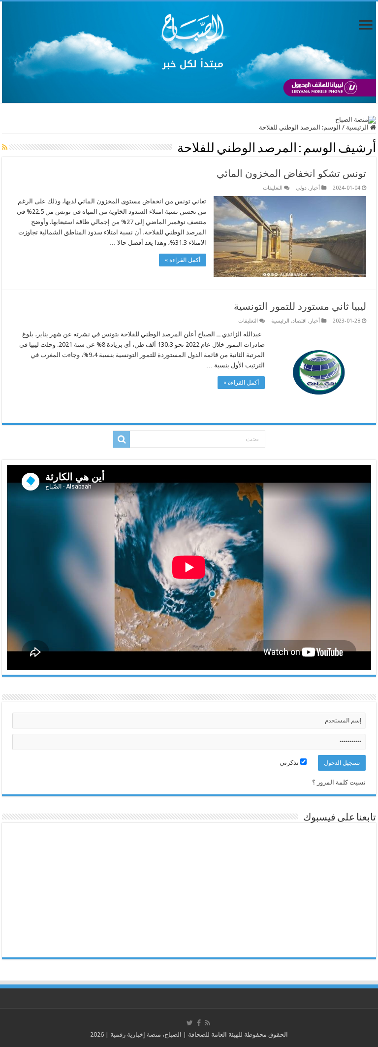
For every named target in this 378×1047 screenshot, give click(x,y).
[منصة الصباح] (189, 52)
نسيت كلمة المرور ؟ (339, 782)
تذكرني (290, 762)
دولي (301, 188)
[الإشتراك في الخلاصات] (4, 147)
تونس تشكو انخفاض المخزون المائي (291, 173)
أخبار (315, 188)
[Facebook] (199, 1023)
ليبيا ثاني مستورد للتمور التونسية (300, 306)
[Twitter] (190, 1023)
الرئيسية (358, 127)
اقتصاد (299, 321)
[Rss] (207, 1023)
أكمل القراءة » (182, 260)
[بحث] (121, 439)
